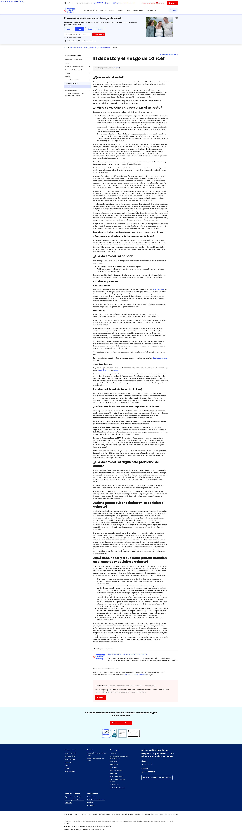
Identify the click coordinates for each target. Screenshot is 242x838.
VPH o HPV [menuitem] (68, 73)
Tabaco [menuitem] (67, 63)
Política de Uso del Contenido (135, 674)
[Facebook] (148, 764)
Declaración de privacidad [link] (80, 814)
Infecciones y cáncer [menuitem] (71, 90)
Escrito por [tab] (98, 649)
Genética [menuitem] (68, 76)
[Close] (176, 18)
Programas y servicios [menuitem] (107, 10)
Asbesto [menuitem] (69, 87)
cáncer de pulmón (158, 289)
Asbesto (114, 47)
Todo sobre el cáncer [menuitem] (90, 10)
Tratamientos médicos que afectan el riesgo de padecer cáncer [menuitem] (75, 94)
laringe (115, 370)
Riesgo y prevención (73, 55)
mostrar (116, 68)
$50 (68, 29)
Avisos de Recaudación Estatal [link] (169, 814)
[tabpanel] (135, 658)
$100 (79, 29)
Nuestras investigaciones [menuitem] (135, 10)
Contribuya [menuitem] (120, 10)
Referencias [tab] (109, 649)
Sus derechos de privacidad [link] (119, 814)
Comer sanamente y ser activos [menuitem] (74, 66)
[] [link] (117, 68)
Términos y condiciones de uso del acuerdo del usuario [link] (143, 814)
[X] (142, 764)
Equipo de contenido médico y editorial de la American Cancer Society (127, 654)
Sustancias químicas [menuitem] (71, 83)
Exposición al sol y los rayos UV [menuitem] (74, 70)
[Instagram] (145, 764)
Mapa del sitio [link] (68, 814)
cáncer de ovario (103, 370)
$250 (90, 29)
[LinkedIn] (151, 764)
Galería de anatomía (160, 358)
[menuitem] (70, 10)
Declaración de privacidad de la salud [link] (99, 814)
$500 (100, 29)
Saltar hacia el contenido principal (12, 1)
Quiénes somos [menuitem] (151, 10)
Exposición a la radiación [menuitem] (72, 80)
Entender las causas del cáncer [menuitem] (74, 59)
